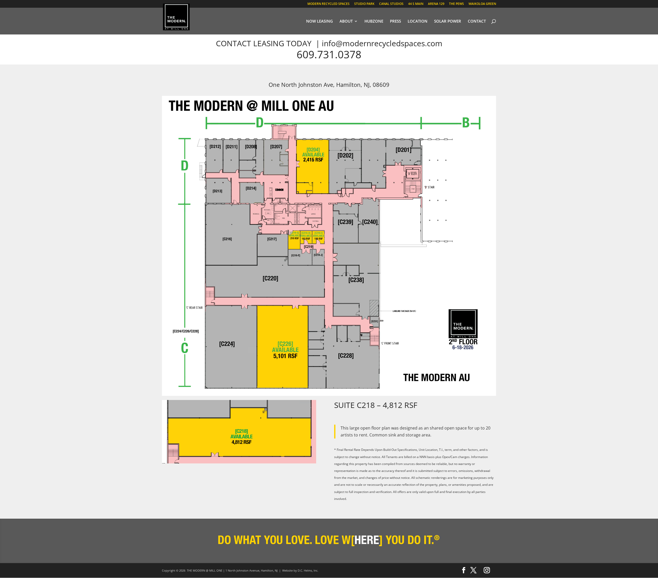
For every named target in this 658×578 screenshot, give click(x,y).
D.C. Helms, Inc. (308, 570)
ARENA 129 (436, 4)
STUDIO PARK (364, 4)
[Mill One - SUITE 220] (239, 462)
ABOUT (346, 21)
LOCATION (417, 21)
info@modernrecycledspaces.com (382, 43)
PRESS (395, 21)
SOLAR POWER (447, 21)
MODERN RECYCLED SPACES (328, 4)
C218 (366, 405)
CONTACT (477, 21)
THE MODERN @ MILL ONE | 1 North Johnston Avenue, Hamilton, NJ (232, 570)
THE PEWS (456, 4)
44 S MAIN (415, 4)
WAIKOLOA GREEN (482, 4)
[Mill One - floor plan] (329, 394)
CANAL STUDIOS (391, 4)
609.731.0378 (329, 54)
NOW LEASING (319, 21)
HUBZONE (373, 21)
